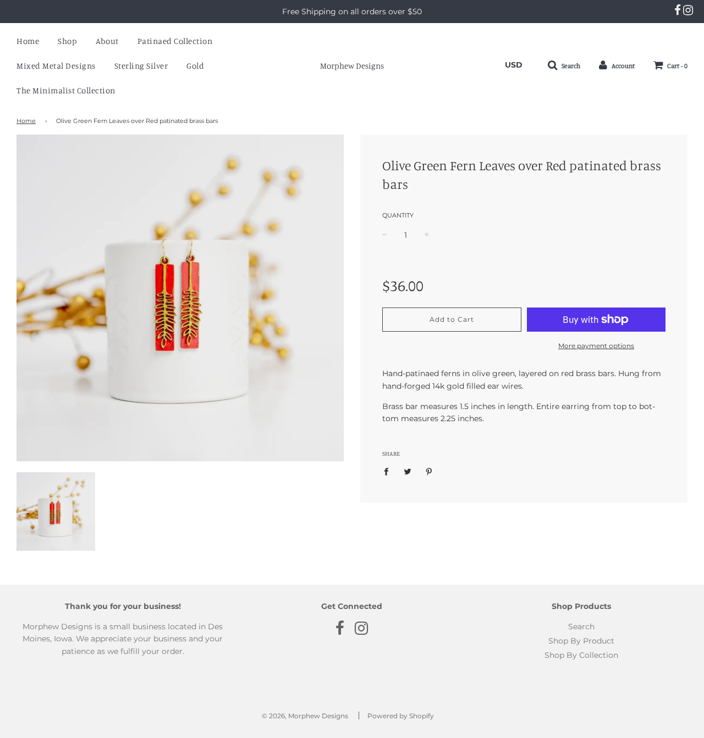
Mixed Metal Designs (56, 65)
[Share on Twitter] (407, 471)
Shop (67, 41)
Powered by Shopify (400, 716)
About (107, 41)
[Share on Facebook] (389, 471)
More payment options (596, 346)
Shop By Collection (581, 655)
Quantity (398, 215)
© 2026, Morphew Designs (305, 716)
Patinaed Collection (175, 41)
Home (27, 41)
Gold (195, 65)
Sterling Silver (141, 65)
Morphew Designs (352, 65)
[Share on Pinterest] (429, 471)
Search (581, 626)
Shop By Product (581, 641)
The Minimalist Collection (66, 90)
